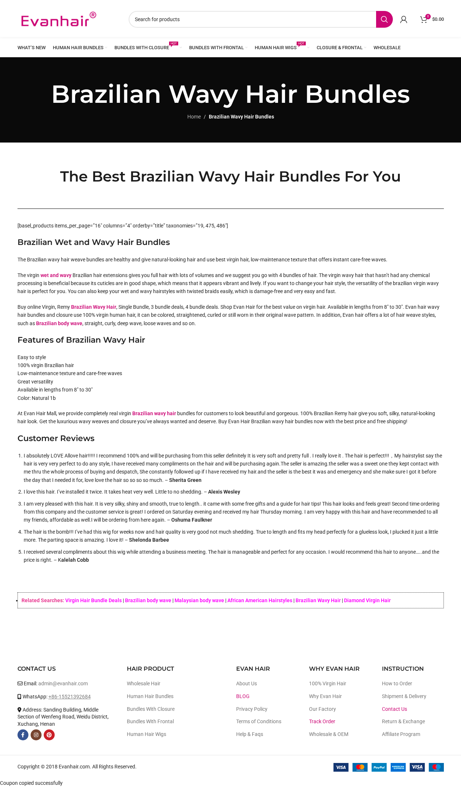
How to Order (397, 683)
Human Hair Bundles (150, 696)
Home (194, 117)
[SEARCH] (384, 19)
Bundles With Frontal (150, 721)
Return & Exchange (403, 721)
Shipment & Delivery (404, 696)
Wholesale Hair (143, 683)
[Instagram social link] (36, 734)
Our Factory (322, 709)
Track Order (322, 721)
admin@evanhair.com (63, 683)
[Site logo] (58, 19)
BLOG (243, 696)
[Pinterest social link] (49, 734)
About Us (246, 683)
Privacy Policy (251, 709)
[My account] (403, 19)
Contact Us (394, 709)
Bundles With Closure (151, 709)
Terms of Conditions (258, 721)
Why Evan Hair (325, 696)
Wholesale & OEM (328, 734)
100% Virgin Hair (327, 683)
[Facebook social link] (22, 734)
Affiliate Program (401, 734)
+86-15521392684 (69, 697)
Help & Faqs (249, 734)
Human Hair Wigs (146, 734)
